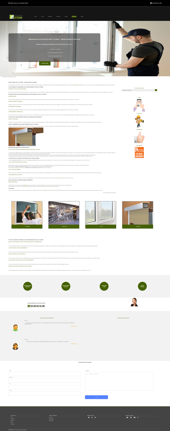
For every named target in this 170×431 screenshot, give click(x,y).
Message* (87, 370)
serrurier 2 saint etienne (16, 429)
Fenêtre (12, 422)
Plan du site (50, 417)
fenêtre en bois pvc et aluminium (47, 186)
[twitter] (92, 417)
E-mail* (10, 390)
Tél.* (10, 383)
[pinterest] (95, 417)
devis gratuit (25, 185)
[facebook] (88, 417)
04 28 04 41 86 (157, 3)
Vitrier (11, 417)
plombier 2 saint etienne (23, 429)
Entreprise (10, 377)
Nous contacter (51, 420)
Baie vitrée (12, 420)
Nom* (10, 370)
